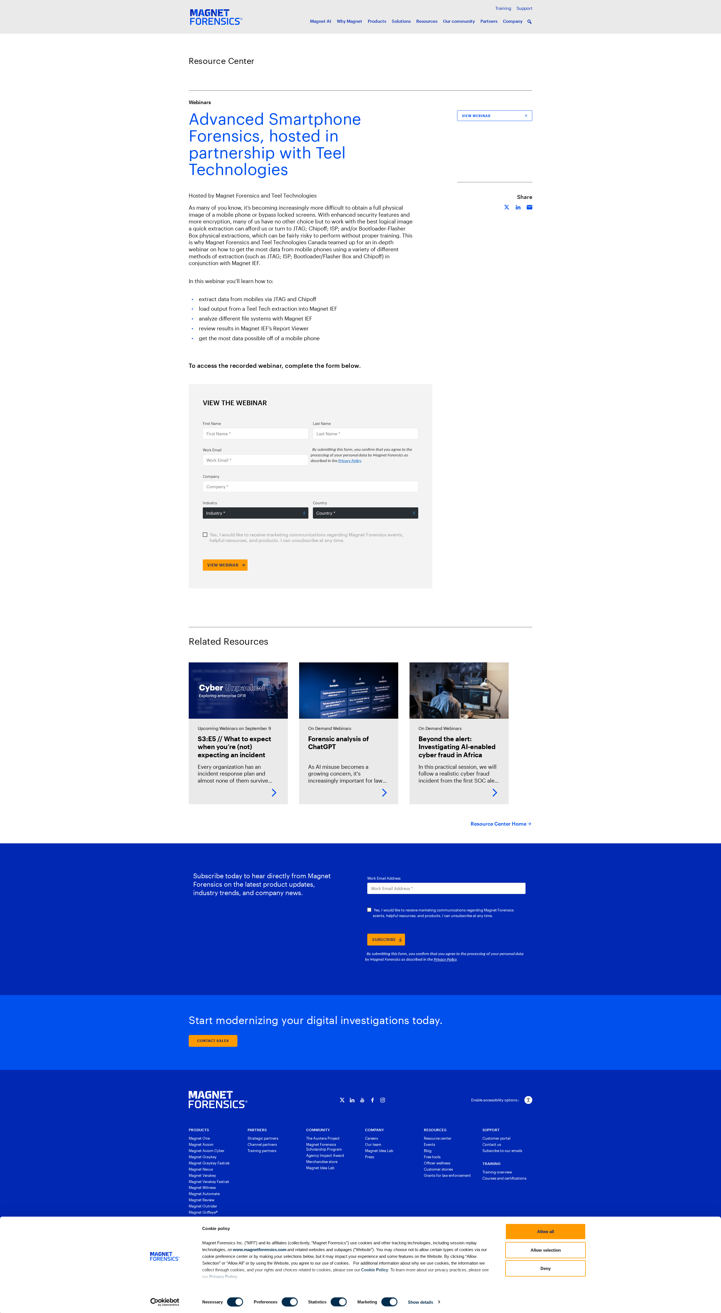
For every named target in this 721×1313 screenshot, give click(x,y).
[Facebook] (372, 1100)
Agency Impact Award (325, 1155)
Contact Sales (213, 1041)
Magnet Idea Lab (320, 1168)
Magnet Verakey (202, 1175)
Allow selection (546, 1249)
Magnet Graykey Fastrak (209, 1163)
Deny (545, 1268)
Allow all (545, 1231)
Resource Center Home (498, 824)
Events (429, 1144)
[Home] (218, 1099)
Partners (488, 21)
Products (377, 21)
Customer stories (438, 1169)
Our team (373, 1144)
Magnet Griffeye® (203, 1212)
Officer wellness (437, 1163)
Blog (427, 1150)
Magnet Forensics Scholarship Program (324, 1146)
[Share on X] (507, 206)
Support (524, 8)
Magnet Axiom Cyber (206, 1150)
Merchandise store (321, 1161)
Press (369, 1157)
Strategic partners (263, 1138)
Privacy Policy (223, 1276)
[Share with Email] (529, 206)
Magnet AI (320, 21)
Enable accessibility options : (495, 1100)
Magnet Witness (202, 1187)
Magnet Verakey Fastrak (209, 1181)
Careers (371, 1138)
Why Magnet (349, 21)
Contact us (491, 1144)
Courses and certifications (504, 1178)
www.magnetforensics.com (259, 1249)
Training (503, 8)
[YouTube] (362, 1100)
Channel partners (262, 1144)
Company (512, 21)
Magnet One (199, 1138)
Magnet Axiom (201, 1144)
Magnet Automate (204, 1193)
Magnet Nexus (201, 1169)
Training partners (262, 1150)
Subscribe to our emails (502, 1150)
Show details (420, 1301)
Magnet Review (201, 1200)
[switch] (290, 1301)
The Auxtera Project (323, 1138)
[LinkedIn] (352, 1100)
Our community (459, 21)
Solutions (401, 21)
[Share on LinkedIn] (518, 206)
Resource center (437, 1138)
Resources (426, 21)
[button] (529, 21)
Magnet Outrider (203, 1206)
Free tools (432, 1157)
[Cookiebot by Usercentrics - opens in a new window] (165, 1302)
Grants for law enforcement (447, 1175)
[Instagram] (382, 1100)
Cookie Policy (374, 1269)
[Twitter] (342, 1100)
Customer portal (496, 1138)
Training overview (497, 1172)
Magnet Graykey (203, 1157)
